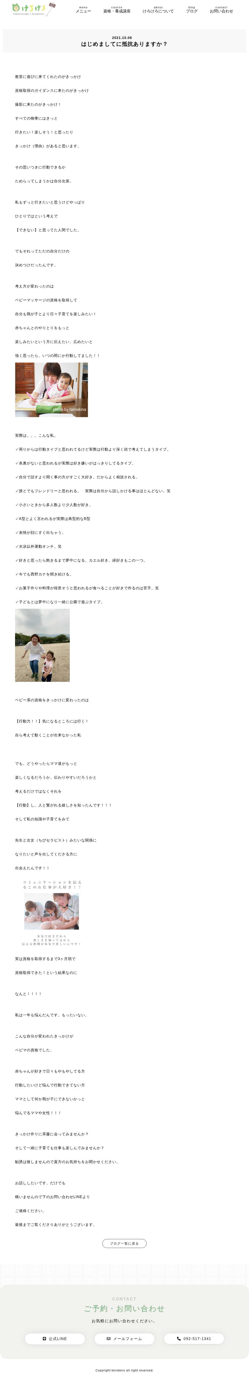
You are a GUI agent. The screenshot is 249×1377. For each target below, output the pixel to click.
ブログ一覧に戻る (124, 1243)
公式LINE (58, 1339)
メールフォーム (127, 1339)
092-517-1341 (197, 1339)
